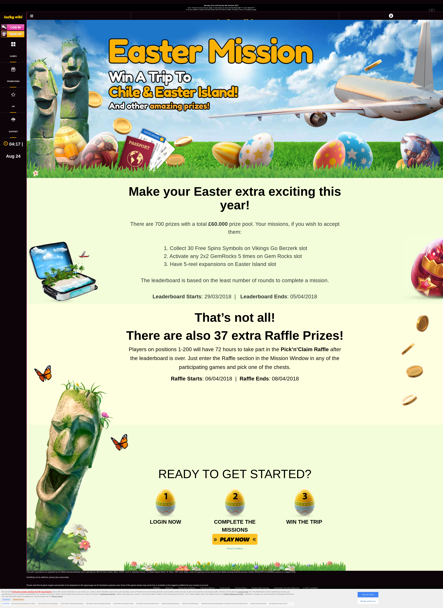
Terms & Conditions (235, 549)
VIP (13, 106)
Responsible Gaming (260, 588)
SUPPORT (13, 132)
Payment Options (208, 588)
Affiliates (156, 588)
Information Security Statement (286, 588)
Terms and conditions (186, 588)
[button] (31, 15)
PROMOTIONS (13, 81)
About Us (169, 588)
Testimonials (225, 588)
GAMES (13, 56)
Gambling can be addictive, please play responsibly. (48, 577)
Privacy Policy (241, 588)
